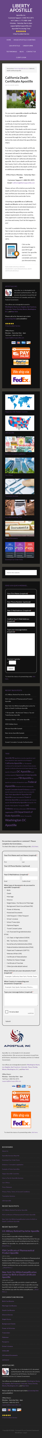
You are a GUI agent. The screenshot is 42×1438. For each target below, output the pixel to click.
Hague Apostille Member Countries (16, 412)
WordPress (18, 1432)
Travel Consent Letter (14, 928)
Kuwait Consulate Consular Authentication (19, 742)
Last (23, 862)
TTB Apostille (21, 805)
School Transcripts (13, 922)
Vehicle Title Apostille (26, 816)
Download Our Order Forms (14, 559)
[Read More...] (6, 1246)
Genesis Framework (32, 1430)
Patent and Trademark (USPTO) (18, 950)
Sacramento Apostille (23, 800)
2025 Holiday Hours (11, 724)
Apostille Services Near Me (10, 1155)
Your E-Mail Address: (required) (19, 610)
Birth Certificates (8, 1301)
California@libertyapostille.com (23, 183)
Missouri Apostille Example (13, 728)
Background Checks (8, 1324)
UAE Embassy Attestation (19, 809)
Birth (8, 890)
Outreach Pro (19, 1430)
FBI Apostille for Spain (22, 782)
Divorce (9, 900)
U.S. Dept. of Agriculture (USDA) (18, 937)
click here (34, 846)
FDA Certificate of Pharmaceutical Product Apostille (18, 1214)
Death (9, 893)
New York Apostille (12, 794)
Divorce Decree (7, 1315)
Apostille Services (19, 267)
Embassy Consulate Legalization (15, 454)
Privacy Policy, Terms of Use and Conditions (16, 1192)
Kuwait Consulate (11, 789)
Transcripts (6, 1333)
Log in (25, 1432)
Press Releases (7, 1187)
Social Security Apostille (18, 802)
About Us (5, 1151)
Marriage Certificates (9, 1306)
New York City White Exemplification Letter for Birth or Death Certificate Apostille (19, 1274)
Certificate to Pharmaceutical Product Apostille (21, 768)
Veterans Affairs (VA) (14, 953)
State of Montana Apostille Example (16, 737)
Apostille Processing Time (21, 28)
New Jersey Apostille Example (14, 733)
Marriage (10, 897)
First (5, 862)
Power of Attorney (13, 909)
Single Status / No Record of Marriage (20, 903)
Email (5, 881)
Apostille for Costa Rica (20, 758)
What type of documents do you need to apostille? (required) (19, 886)
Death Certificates (8, 1310)
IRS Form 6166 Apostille (28, 786)
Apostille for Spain (13, 760)
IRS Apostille (18, 786)
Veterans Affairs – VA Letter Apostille (17, 719)
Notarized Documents (14, 912)
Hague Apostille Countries (10, 1173)
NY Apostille (23, 794)
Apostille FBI (9, 758)
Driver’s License (7, 1346)
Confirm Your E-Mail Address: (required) (18, 620)
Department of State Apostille (26, 775)
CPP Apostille (13, 772)
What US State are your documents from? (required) (20, 972)
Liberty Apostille (21, 8)
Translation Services (11, 496)
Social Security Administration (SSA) (19, 944)
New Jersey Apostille (29, 792)
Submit (11, 668)
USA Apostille (9, 433)
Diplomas (5, 1337)
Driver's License (12, 919)
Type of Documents (11, 538)
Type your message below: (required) (17, 631)
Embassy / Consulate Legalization (12, 1164)
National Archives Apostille (16, 792)
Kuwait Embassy (23, 789)
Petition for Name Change (16, 960)
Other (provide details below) (17, 966)
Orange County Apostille (18, 797)
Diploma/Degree (13, 925)
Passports (5, 1342)
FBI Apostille (25, 778)
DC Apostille (24, 771)
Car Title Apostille (26, 763)
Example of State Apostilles (11, 1169)
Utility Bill (5, 1351)
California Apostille (20, 269)
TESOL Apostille (14, 805)
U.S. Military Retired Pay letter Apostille (17, 694)
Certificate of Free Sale (15, 963)
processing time (10, 319)
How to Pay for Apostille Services (12, 1178)
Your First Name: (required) (18, 593)
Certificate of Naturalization (17, 957)
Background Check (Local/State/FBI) (20, 906)
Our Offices (9, 475)
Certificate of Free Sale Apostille (13, 766)
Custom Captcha (14, 659)
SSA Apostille (30, 802)
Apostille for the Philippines (25, 760)
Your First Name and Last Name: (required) (20, 855)
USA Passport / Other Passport (18, 916)
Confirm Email (26, 881)
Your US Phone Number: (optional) (17, 866)
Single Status (6, 1319)
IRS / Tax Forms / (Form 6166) (17, 941)
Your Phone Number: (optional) (18, 602)
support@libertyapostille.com (21, 26)
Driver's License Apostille (11, 778)
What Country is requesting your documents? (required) (16, 982)
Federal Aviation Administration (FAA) (20, 947)
